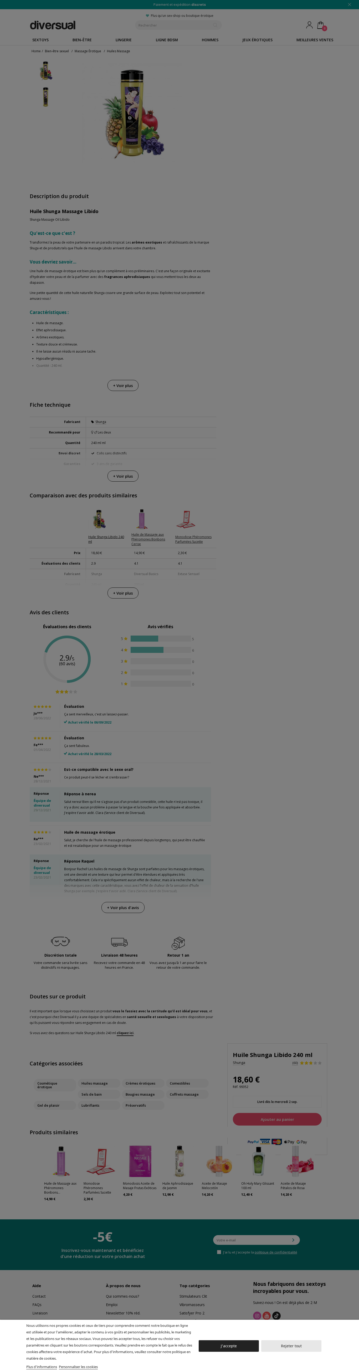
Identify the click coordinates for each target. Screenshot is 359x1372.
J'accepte (229, 1345)
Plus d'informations (41, 1366)
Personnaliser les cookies (78, 1366)
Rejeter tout (291, 1345)
